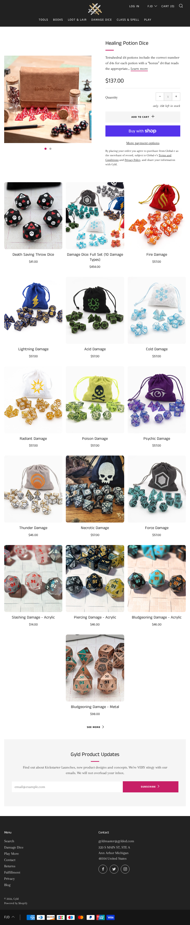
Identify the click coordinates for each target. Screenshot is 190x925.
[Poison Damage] (95, 399)
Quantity (111, 97)
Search (9, 841)
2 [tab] (50, 149)
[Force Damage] (157, 489)
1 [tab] (45, 149)
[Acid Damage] (95, 310)
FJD (150, 6)
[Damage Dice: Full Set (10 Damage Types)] (95, 215)
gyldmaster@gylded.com (116, 841)
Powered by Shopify (15, 903)
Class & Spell (128, 20)
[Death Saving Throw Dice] (33, 215)
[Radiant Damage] (33, 399)
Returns (9, 866)
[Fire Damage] (157, 215)
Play (147, 20)
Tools (43, 20)
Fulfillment (12, 872)
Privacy (9, 879)
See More (93, 727)
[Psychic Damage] (157, 399)
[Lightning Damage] (33, 310)
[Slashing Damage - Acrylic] (33, 578)
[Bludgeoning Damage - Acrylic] (157, 578)
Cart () (168, 6)
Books (58, 20)
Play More (11, 854)
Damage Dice (101, 20)
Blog (7, 885)
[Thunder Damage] (33, 489)
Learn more (139, 69)
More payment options (142, 143)
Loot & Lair (77, 20)
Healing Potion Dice (126, 43)
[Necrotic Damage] (95, 489)
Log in (134, 6)
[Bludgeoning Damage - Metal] (95, 668)
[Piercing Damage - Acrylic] (95, 578)
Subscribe (148, 787)
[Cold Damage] (157, 310)
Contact (9, 860)
